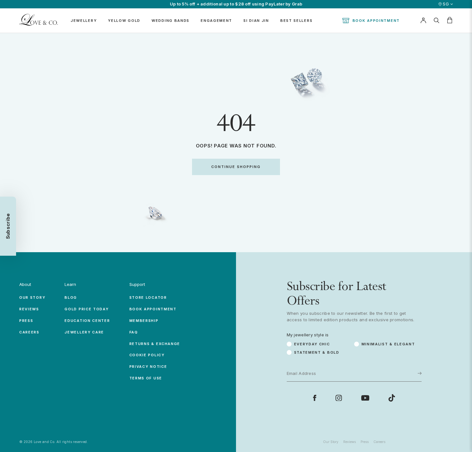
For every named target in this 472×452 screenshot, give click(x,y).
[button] (8, 226)
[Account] (423, 20)
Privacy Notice (148, 366)
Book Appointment (376, 20)
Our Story (32, 297)
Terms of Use (145, 378)
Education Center (87, 320)
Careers (29, 332)
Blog (71, 297)
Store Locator (148, 297)
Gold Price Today (87, 309)
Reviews (29, 309)
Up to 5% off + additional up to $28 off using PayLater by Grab (236, 4)
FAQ (133, 332)
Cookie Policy (147, 355)
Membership (144, 320)
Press (26, 320)
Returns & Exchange (154, 343)
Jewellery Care (84, 332)
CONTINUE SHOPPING (236, 166)
